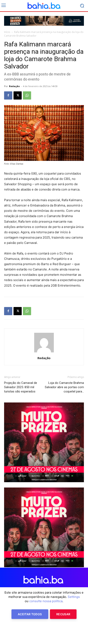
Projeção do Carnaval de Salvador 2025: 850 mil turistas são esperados (20, 387)
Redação (14, 86)
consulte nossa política (45, 601)
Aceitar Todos (30, 614)
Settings (74, 597)
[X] (18, 95)
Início (7, 32)
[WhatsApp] (27, 95)
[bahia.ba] (44, 5)
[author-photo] (44, 352)
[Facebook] (8, 95)
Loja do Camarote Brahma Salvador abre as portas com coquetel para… (64, 387)
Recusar (63, 614)
